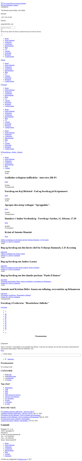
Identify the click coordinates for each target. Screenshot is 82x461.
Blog (6, 47)
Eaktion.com (22, 459)
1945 (6, 393)
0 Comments (16, 241)
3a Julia (7, 400)
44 (5, 325)
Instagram (11, 359)
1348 (6, 389)
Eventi (9, 374)
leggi (6, 182)
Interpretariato (9, 46)
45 (5, 327)
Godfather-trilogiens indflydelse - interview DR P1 (17, 413)
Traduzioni (8, 42)
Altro (10, 380)
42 (5, 321)
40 (5, 318)
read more (4, 252)
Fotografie (8, 53)
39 (5, 316)
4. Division (8, 402)
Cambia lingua (9, 56)
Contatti (7, 51)
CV (6, 49)
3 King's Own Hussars (12, 397)
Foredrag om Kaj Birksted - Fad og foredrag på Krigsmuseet (20, 417)
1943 (6, 391)
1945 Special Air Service (12, 395)
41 (5, 320)
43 (5, 323)
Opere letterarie (9, 40)
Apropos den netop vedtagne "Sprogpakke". (15, 420)
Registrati (8, 55)
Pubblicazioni (11, 376)
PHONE (3, 14)
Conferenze (8, 44)
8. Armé (7, 404)
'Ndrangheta (8, 388)
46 (5, 329)
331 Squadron (9, 398)
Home (7, 38)
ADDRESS (4, 7)
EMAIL (3, 20)
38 (5, 314)
